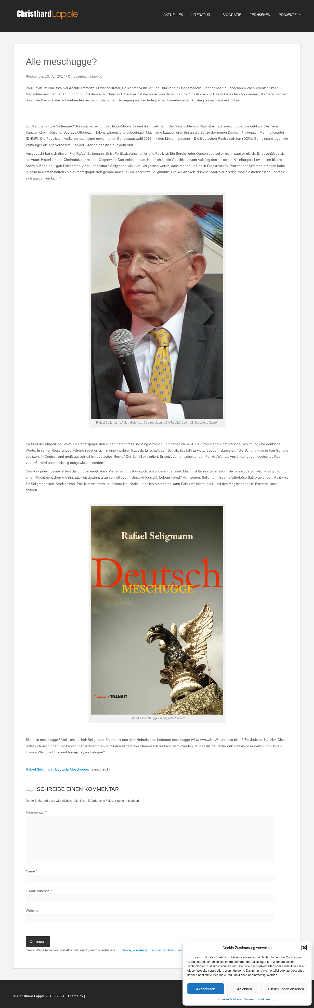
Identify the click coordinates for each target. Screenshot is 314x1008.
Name (31, 871)
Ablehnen (244, 988)
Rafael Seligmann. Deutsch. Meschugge (57, 769)
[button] (304, 947)
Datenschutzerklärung (258, 999)
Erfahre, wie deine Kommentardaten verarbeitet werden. (163, 950)
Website (32, 910)
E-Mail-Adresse (39, 891)
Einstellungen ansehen (286, 988)
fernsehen (259, 15)
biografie (231, 15)
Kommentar (36, 812)
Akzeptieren (205, 988)
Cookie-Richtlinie (229, 999)
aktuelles (173, 15)
